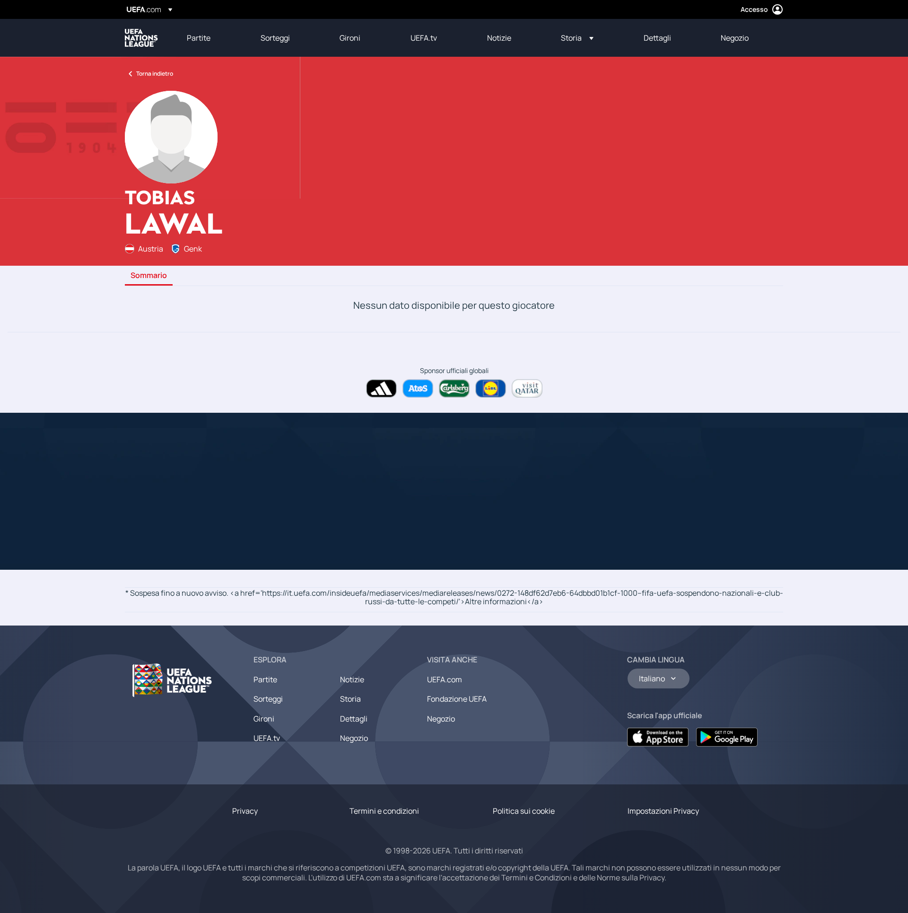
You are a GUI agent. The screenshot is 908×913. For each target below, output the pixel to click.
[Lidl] (490, 388)
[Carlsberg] (454, 388)
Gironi (263, 718)
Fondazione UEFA (457, 699)
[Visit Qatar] (527, 388)
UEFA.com (444, 679)
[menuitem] (212, 38)
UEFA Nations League (141, 38)
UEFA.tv (266, 738)
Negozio (354, 738)
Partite (265, 679)
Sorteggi (268, 699)
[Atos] (417, 388)
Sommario (149, 275)
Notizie (352, 679)
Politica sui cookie (524, 811)
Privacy (245, 811)
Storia (350, 699)
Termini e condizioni (384, 811)
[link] (199, 38)
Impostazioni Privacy (663, 811)
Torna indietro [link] (154, 74)
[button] (577, 38)
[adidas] (381, 388)
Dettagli (353, 718)
